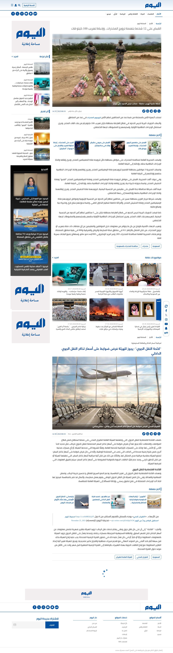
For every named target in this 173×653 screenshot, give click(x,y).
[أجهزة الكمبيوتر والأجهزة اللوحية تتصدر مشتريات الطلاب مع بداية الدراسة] (106, 274)
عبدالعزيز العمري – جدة (75, 433)
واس (69, 111)
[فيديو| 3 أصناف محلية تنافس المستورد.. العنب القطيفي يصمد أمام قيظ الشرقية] (31, 252)
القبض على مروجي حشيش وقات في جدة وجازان (100, 144)
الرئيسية (158, 23)
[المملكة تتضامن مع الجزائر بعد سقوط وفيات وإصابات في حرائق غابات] (106, 309)
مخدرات (145, 246)
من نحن (94, 623)
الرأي (115, 13)
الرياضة (122, 13)
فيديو (109, 13)
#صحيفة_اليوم (70, 516)
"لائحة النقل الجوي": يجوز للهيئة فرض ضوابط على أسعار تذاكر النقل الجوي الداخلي (111, 350)
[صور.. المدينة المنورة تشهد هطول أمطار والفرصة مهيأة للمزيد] (42, 154)
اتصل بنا (124, 630)
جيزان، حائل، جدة (77, 111)
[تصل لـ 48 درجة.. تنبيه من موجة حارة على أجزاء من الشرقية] (42, 138)
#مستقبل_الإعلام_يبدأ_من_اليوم (147, 520)
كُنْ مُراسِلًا (124, 623)
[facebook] (13, 14)
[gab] (35, 14)
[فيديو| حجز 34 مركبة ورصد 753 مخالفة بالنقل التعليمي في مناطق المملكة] (31, 220)
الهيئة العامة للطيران (124, 557)
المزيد (56, 257)
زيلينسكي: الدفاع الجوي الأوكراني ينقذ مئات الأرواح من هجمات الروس (64, 499)
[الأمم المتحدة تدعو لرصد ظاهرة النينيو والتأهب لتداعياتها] (42, 123)
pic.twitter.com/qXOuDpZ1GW (123, 520)
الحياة (143, 13)
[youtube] (26, 14)
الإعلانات (124, 634)
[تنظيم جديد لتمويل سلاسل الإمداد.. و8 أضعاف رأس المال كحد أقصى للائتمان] (42, 99)
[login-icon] (16, 5)
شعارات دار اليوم (122, 638)
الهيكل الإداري (92, 626)
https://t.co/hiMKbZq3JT (85, 516)
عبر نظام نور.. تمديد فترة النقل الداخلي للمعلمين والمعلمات (101, 499)
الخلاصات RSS (123, 641)
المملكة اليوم (141, 23)
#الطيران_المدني (139, 516)
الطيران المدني (142, 557)
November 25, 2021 (78, 520)
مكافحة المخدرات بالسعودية (127, 246)
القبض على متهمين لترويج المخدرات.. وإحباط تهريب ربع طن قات (136, 145)
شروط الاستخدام (92, 630)
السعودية (156, 246)
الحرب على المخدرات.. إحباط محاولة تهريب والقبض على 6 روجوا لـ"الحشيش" (63, 145)
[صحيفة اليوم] (150, 5)
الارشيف (124, 626)
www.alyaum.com (121, 650)
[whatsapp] (147, 111)
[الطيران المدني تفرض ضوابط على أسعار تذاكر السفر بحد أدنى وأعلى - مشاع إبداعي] (106, 393)
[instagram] (22, 14)
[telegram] (151, 111)
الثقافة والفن (133, 13)
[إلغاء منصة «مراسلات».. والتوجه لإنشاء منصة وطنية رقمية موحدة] (69, 274)
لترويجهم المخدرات (94, 117)
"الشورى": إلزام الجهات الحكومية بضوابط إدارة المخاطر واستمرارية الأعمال (137, 499)
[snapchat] (31, 14)
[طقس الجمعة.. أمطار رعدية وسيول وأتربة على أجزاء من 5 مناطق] (42, 68)
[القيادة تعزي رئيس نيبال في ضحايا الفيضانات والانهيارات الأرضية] (144, 309)
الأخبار (159, 13)
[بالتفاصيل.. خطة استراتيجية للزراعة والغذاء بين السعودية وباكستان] (144, 274)
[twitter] (17, 14)
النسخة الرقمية (29, 5)
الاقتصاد (150, 13)
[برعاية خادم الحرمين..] (69, 309)
